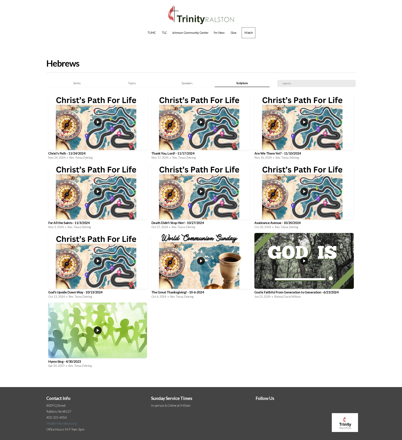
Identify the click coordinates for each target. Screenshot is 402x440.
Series (77, 83)
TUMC (152, 33)
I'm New (219, 33)
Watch (248, 33)
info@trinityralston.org (61, 423)
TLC (164, 33)
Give (233, 33)
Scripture (242, 83)
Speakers (187, 83)
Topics (132, 83)
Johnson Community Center (190, 33)
